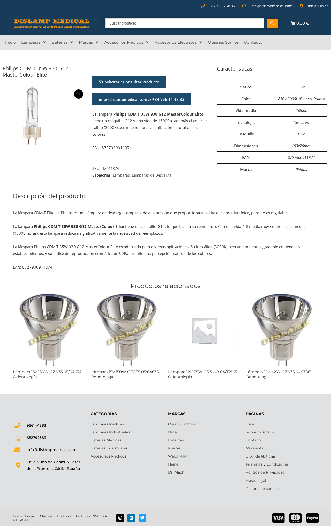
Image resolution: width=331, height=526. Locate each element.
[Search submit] (272, 23)
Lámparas (121, 175)
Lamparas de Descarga (151, 175)
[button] (34, 42)
